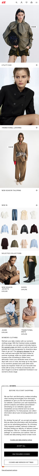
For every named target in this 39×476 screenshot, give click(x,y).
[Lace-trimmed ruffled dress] (24, 243)
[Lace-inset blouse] (34, 243)
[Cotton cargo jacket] (15, 243)
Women (13, 386)
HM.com (5, 386)
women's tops (9, 347)
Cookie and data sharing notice (21, 440)
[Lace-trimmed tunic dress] (5, 243)
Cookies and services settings (21, 462)
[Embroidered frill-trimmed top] (24, 215)
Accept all (21, 446)
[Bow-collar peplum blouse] (34, 215)
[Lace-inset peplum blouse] (5, 215)
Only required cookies (21, 454)
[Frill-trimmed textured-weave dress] (15, 229)
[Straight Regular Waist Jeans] (15, 215)
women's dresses (23, 351)
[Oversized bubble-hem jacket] (24, 229)
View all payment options (9, 470)
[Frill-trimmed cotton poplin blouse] (5, 229)
